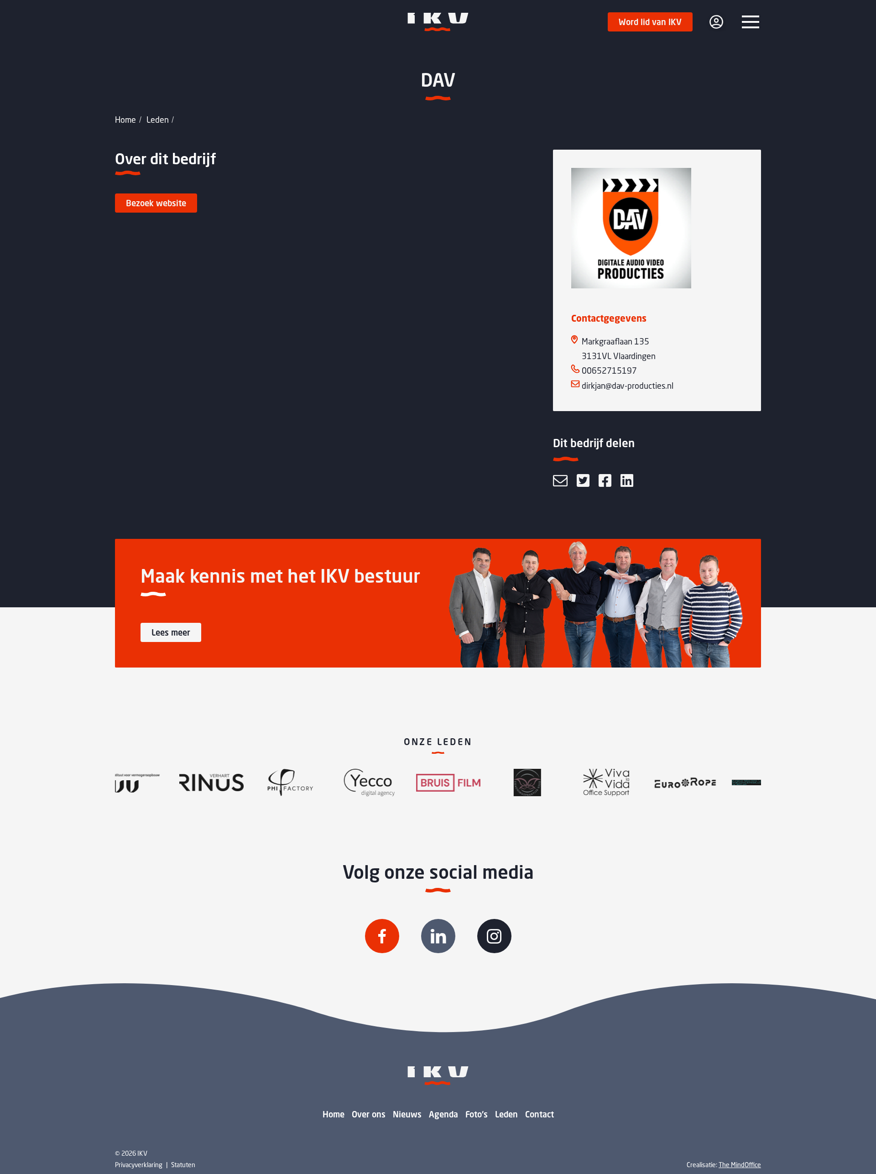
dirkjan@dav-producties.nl (627, 386)
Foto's (476, 1114)
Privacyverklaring (138, 1165)
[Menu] (750, 22)
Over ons (369, 1114)
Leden (157, 120)
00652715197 (609, 370)
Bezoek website (156, 203)
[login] (716, 22)
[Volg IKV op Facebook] (382, 936)
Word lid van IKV (650, 22)
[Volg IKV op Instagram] (494, 936)
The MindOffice (740, 1165)
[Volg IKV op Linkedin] (438, 936)
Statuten (183, 1165)
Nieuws (407, 1114)
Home (125, 120)
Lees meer (170, 632)
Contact (539, 1114)
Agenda (443, 1114)
